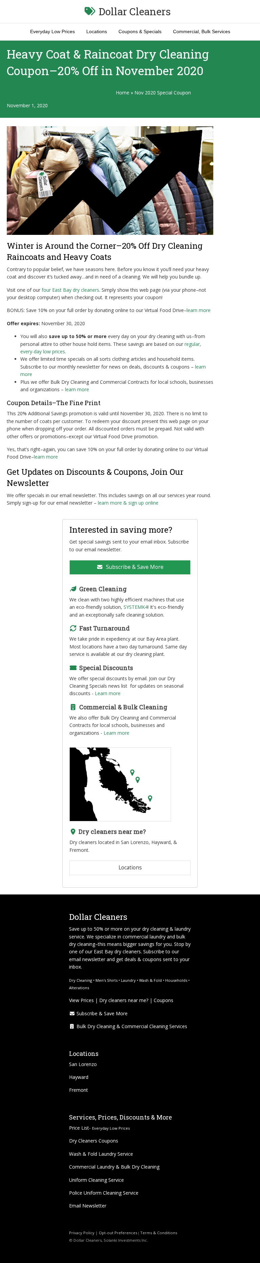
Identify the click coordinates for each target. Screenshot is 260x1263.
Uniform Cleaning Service (96, 1180)
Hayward (78, 1077)
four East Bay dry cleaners (70, 290)
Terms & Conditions (159, 1232)
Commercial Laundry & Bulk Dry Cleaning (114, 1167)
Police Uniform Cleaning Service (103, 1193)
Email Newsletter (87, 1205)
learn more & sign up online (128, 503)
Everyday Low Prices (52, 31)
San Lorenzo (83, 1064)
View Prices (81, 1000)
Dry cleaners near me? (123, 1000)
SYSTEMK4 (136, 607)
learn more (199, 310)
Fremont (78, 1090)
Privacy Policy (81, 1232)
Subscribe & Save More (134, 567)
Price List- (99, 1128)
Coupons (163, 1000)
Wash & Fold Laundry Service (101, 1154)
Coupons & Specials (139, 31)
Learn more (108, 693)
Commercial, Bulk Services (201, 31)
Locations (96, 31)
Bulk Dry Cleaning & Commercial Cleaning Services (131, 1026)
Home (122, 92)
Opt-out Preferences (117, 1232)
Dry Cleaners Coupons (93, 1140)
